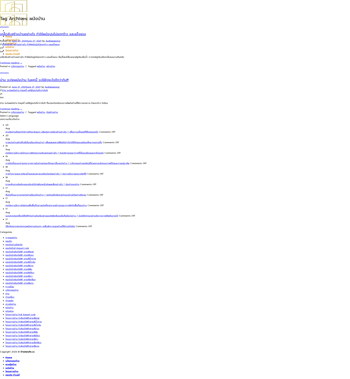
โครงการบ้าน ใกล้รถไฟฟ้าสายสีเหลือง (23, 342)
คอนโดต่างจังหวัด (14, 244)
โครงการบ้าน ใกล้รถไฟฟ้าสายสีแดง (22, 346)
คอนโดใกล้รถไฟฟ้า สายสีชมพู (19, 251)
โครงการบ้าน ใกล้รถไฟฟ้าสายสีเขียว (22, 335)
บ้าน (7, 293)
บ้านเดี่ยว (9, 297)
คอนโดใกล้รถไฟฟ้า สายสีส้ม (18, 269)
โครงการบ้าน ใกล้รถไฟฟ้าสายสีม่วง (22, 328)
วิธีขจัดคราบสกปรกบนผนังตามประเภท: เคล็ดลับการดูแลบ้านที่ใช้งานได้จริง (40, 226)
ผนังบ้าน (41, 66)
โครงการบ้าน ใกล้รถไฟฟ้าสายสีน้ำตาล (23, 321)
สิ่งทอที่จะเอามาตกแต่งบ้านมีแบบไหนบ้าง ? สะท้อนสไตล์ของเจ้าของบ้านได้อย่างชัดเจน (45, 195)
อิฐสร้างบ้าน (52, 112)
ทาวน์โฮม (9, 286)
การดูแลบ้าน (11, 237)
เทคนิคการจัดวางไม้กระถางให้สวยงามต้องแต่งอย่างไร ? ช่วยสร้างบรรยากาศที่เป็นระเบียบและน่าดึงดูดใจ (54, 153)
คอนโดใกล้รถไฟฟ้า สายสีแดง (19, 283)
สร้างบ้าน (50, 66)
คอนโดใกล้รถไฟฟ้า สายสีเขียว (19, 272)
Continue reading (11, 62)
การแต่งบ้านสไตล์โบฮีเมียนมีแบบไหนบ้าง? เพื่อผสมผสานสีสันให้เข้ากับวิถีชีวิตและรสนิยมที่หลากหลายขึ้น (53, 142)
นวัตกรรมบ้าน (4, 27)
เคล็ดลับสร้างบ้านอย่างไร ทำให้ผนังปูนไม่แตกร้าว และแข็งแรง (43, 34)
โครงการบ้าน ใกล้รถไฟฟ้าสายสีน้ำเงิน (23, 325)
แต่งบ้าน (9, 47)
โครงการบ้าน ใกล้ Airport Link (20, 314)
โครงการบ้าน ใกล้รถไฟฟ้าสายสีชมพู (22, 318)
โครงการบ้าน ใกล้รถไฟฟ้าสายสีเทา (21, 339)
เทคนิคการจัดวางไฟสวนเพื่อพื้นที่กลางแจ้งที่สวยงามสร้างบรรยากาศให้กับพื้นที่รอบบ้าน (46, 205)
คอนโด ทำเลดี (12, 54)
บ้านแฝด (9, 300)
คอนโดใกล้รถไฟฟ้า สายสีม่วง (19, 265)
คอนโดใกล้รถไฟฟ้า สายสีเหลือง (20, 279)
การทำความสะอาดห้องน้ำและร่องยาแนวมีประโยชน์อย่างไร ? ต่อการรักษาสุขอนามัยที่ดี (45, 174)
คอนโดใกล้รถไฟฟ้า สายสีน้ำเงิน (20, 262)
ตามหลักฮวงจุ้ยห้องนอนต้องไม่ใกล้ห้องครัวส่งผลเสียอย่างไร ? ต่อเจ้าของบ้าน (42, 184)
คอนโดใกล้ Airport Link (17, 248)
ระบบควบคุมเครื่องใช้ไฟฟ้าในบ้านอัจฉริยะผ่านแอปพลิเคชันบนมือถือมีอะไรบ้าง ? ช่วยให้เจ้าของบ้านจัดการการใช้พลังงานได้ (61, 216)
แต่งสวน (9, 311)
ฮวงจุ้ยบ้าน (10, 304)
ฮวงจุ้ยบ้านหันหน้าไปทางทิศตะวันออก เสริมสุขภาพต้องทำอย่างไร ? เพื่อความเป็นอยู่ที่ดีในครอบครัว (51, 132)
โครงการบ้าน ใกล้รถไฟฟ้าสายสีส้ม (21, 332)
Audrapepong (53, 41)
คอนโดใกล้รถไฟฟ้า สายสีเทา (19, 276)
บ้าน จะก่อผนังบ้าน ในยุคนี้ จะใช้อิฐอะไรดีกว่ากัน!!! (34, 79)
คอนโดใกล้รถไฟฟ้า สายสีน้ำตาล (20, 258)
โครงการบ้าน (11, 50)
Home (8, 357)
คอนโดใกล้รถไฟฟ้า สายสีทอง (19, 255)
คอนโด (8, 241)
